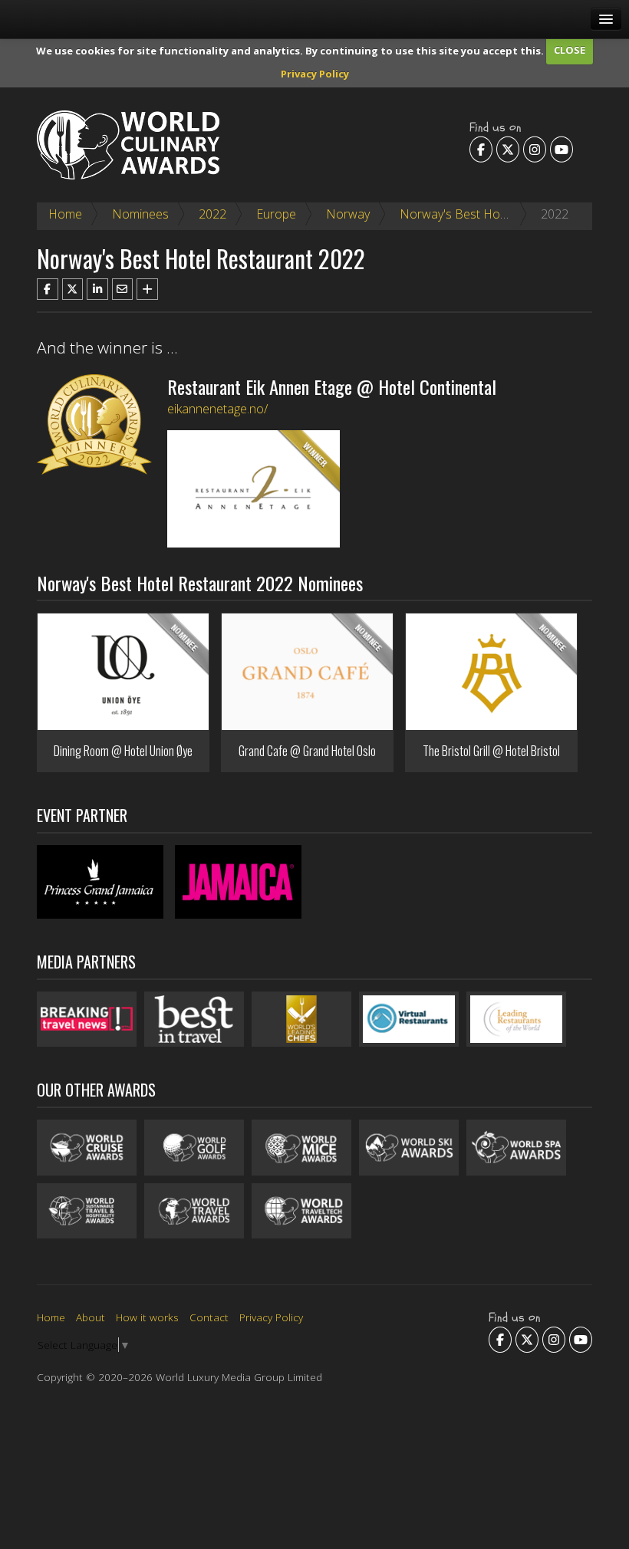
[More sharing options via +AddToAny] (147, 289)
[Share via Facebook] (48, 289)
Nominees (140, 214)
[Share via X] (73, 289)
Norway (348, 214)
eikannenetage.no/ (217, 408)
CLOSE (569, 50)
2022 (212, 214)
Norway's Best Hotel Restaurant (488, 214)
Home (65, 214)
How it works (147, 1317)
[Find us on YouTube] (561, 149)
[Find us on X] (507, 149)
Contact (209, 1317)
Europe (276, 214)
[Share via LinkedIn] (97, 289)
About (90, 1317)
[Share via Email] (123, 289)
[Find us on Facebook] (480, 149)
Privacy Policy (315, 74)
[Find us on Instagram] (534, 149)
